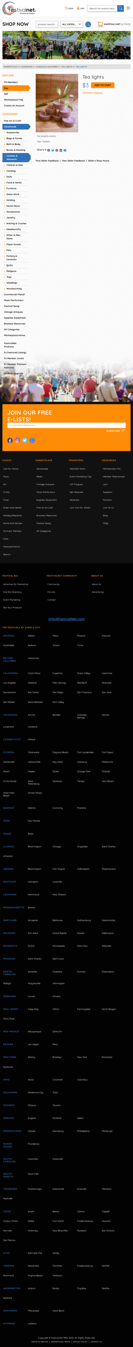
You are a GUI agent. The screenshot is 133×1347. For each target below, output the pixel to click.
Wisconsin (10, 1310)
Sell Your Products (12, 607)
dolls (9, 176)
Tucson (56, 645)
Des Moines (34, 820)
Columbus (82, 1079)
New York (9, 1057)
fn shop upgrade (13, 373)
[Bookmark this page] (32, 440)
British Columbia (9, 659)
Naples (31, 771)
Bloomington (34, 846)
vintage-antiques (13, 311)
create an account (14, 105)
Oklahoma (10, 1092)
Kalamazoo (108, 933)
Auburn (31, 1288)
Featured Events (11, 546)
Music (6, 476)
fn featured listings (15, 352)
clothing (11, 170)
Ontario (9, 1105)
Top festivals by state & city (21, 627)
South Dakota (8, 1175)
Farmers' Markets (12, 531)
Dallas (31, 1221)
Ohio (6, 1079)
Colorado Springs (81, 716)
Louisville (57, 881)
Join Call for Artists (80, 507)
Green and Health (12, 507)
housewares (13, 211)
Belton (56, 1211)
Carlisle (31, 1131)
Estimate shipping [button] (92, 92)
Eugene (32, 1118)
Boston (31, 907)
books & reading (15, 150)
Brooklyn (57, 1057)
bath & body (13, 144)
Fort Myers (107, 752)
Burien (56, 1288)
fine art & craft (12, 120)
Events (7, 460)
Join (105, 484)
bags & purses (14, 138)
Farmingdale (83, 1009)
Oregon (8, 1118)
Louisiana (10, 894)
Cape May (33, 1009)
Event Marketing (11, 599)
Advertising (97, 592)
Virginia (8, 1265)
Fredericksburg (85, 1221)
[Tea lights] (57, 102)
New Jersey (11, 1009)
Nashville (7, 1198)
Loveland (32, 726)
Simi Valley (58, 702)
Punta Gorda (9, 781)
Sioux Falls (33, 1173)
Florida (8, 752)
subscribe (114, 430)
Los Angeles (9, 682)
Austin (31, 1211)
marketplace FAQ (13, 99)
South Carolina (9, 1160)
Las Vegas (33, 1044)
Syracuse (8, 1066)
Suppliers (107, 492)
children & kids (14, 165)
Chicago (57, 846)
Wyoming (9, 1323)
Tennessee (10, 1188)
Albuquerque (34, 1031)
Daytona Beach (61, 752)
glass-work (12, 194)
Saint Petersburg (33, 782)
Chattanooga (35, 1188)
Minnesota (10, 945)
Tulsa (55, 1092)
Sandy (56, 1253)
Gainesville (8, 761)
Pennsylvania (12, 1131)
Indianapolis (83, 868)
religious (11, 271)
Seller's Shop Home (98, 160)
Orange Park (83, 771)
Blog (105, 515)
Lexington (33, 881)
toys (9, 276)
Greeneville (58, 1188)
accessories (12, 132)
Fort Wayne (59, 868)
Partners (107, 500)
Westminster (108, 920)
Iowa (6, 820)
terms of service (39, 1342)
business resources (14, 323)
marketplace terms (60, 1342)
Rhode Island (7, 1145)
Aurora (31, 714)
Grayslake (82, 846)
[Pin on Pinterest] (56, 150)
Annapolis (33, 920)
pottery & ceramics (11, 258)
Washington (11, 1288)
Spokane (7, 1297)
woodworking (14, 288)
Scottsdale (8, 645)
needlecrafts (13, 229)
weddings (11, 282)
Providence (33, 1143)
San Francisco (84, 692)
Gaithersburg (84, 920)
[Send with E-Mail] (65, 150)
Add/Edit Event (77, 468)
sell (6, 93)
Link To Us (108, 507)
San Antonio (108, 1230)
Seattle (105, 1288)
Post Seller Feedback (47, 160)
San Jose (106, 692)
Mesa (55, 635)
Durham (81, 971)
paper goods (13, 244)
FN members (11, 82)
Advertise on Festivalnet (15, 584)
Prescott (106, 635)
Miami (6, 771)
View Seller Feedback (73, 160)
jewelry (10, 217)
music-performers (13, 300)
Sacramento (9, 692)
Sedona (32, 645)
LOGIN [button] (70, 8)
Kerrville (7, 1230)
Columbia (33, 1158)
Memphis (106, 1188)
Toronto (56, 1105)
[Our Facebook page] (9, 440)
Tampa (80, 781)
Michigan (9, 933)
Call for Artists (10, 468)
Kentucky (9, 881)
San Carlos (33, 692)
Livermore (107, 673)
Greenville (58, 1158)
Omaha (56, 996)
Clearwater (33, 752)
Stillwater (106, 945)
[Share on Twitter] (52, 150)
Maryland (10, 920)
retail (39, 476)
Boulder (56, 714)
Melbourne (107, 761)
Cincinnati (58, 1079)
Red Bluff (82, 682)
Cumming (58, 807)
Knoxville (81, 1188)
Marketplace (44, 460)
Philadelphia (83, 1131)
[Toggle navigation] (128, 7)
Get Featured (76, 492)
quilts (9, 265)
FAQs (105, 523)
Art (4, 484)
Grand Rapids (59, 933)
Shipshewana (109, 868)
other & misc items (13, 237)
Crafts (6, 492)
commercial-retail (14, 294)
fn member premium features (15, 366)
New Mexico (11, 1031)
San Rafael (8, 702)
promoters (76, 460)
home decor (13, 205)
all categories (11, 329)
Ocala (56, 771)
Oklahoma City (35, 1092)
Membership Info (112, 468)
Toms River (9, 1018)
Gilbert (31, 635)
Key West (58, 761)
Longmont (8, 726)
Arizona (8, 635)
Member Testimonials (114, 476)
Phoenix (81, 635)
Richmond (8, 1275)
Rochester (107, 1057)
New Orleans (59, 894)
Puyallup (81, 1288)
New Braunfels (60, 1230)
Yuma (80, 645)
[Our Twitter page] (24, 440)
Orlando (106, 771)
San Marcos (9, 1240)
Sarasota (57, 781)
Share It (41, 149)
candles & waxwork (12, 157)
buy (6, 88)
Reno (55, 1044)
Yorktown (57, 1275)
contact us (96, 1342)
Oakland (32, 682)
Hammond (33, 894)
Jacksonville (34, 761)
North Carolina (9, 973)
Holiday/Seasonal (12, 515)
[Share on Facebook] (48, 150)
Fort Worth (58, 1221)
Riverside (106, 682)
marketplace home (14, 335)
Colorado (10, 714)
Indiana (8, 868)
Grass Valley (83, 673)
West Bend (58, 1310)
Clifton (56, 1009)
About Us (97, 575)
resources (109, 460)
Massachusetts (12, 907)
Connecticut (12, 739)
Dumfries (57, 1265)
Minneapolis (59, 945)
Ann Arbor (33, 933)
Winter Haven (35, 792)
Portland (57, 1118)
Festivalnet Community (62, 575)
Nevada (8, 1044)
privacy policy (80, 1342)
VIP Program (76, 484)
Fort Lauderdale (85, 752)
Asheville (32, 971)
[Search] (120, 8)
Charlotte (57, 971)
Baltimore (58, 920)
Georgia (8, 807)
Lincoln (31, 996)
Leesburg (82, 761)
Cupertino (58, 673)
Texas (7, 1211)
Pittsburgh (107, 1131)
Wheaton (8, 856)
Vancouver (33, 658)
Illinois (8, 846)
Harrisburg (58, 1131)
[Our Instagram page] (17, 440)
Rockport (81, 1230)
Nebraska (9, 996)
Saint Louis (58, 958)
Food (6, 500)
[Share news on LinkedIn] (61, 150)
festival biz (10, 575)
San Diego (58, 692)
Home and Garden (13, 523)
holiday (10, 200)
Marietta (81, 807)
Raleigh (7, 983)
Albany (31, 1057)
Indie (5, 538)
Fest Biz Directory (12, 592)
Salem (80, 1118)
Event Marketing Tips (81, 476)
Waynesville (34, 983)
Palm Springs (59, 682)
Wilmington (59, 983)
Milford (31, 739)
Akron (31, 1079)
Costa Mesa (34, 673)
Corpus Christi (10, 1221)
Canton (81, 1211)
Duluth (31, 945)
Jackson (32, 1323)
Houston (106, 1221)
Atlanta (31, 807)
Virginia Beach (35, 1275)
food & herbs (14, 182)
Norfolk (105, 1265)
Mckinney (33, 1230)
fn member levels (14, 358)
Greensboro (108, 971)
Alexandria (33, 1265)
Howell (80, 933)
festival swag (11, 306)
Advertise (74, 500)
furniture (11, 188)
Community (54, 584)
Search (6, 554)
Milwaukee (33, 1310)
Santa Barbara (35, 702)
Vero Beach (108, 781)
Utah (6, 1253)
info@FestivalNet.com (66, 619)
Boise (31, 833)
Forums (51, 592)
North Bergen (109, 1009)
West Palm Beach (9, 794)
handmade (10, 126)
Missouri (9, 958)
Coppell (105, 1211)
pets (8, 250)
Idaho (7, 833)
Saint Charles (108, 846)
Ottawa (32, 1105)
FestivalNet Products (10, 345)
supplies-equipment (15, 317)
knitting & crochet (16, 223)
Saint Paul (82, 945)
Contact (52, 599)
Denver (105, 714)
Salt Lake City (35, 1253)
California (10, 673)
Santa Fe (57, 1031)
